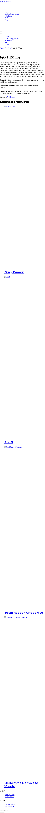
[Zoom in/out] (1, 810)
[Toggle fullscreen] (3, 810)
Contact (7, 20)
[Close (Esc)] (7, 810)
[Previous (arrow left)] (1, 812)
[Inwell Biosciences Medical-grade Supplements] (11, 8)
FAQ (6, 18)
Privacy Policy (10, 795)
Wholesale (8, 16)
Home (7, 12)
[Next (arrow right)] (3, 812)
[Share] (5, 810)
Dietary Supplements (12, 14)
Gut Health (8, 48)
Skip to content (5, 1)
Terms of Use (9, 797)
